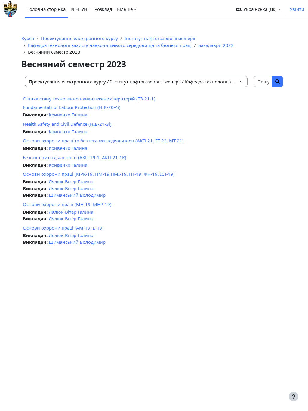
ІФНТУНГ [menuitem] (80, 9)
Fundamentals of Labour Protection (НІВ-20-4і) (72, 107)
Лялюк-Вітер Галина (71, 181)
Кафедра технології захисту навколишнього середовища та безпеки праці (110, 45)
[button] (259, 9)
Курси (27, 38)
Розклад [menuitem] (103, 9)
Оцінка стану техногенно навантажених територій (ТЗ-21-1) (89, 99)
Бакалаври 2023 (216, 45)
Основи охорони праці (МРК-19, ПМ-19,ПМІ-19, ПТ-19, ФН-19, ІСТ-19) (99, 174)
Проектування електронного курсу (79, 38)
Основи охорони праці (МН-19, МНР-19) (67, 204)
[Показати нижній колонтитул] (293, 396)
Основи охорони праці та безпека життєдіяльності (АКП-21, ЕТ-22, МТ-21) (103, 141)
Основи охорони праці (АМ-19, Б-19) (63, 228)
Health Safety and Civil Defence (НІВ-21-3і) (67, 124)
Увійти (297, 9)
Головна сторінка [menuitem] (46, 9)
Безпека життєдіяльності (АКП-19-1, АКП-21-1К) (74, 157)
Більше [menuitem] (125, 9)
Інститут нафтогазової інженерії (160, 38)
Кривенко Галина (68, 115)
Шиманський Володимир (77, 195)
